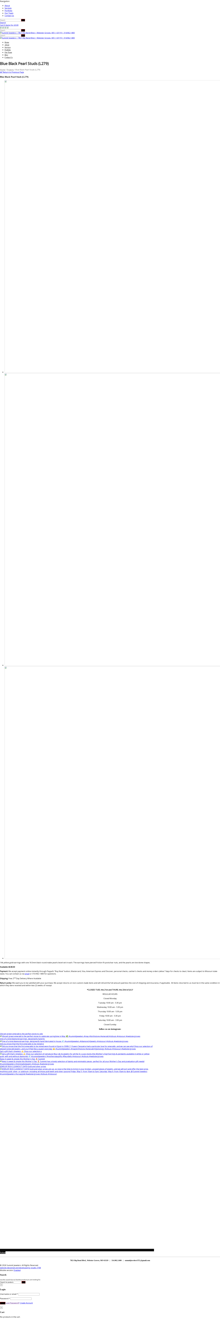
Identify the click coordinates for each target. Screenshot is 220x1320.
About (7, 5)
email (27, 974)
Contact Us (9, 15)
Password (5, 1298)
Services (8, 8)
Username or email (9, 1294)
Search (3, 22)
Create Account (26, 1303)
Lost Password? (12, 1303)
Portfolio (8, 10)
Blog (6, 55)
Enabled (17, 1270)
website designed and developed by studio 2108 (20, 1268)
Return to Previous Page (12, 72)
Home (7, 42)
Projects (10, 69)
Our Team (9, 13)
